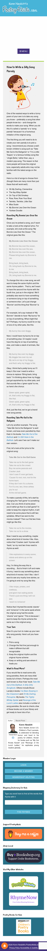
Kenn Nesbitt (25, 724)
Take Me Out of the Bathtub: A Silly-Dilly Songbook (23, 684)
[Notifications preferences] (4, 945)
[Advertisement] (23, 32)
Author (10, 721)
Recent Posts (20, 721)
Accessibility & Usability (29, 947)
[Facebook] (13, 737)
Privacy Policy (14, 947)
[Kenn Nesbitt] (13, 728)
